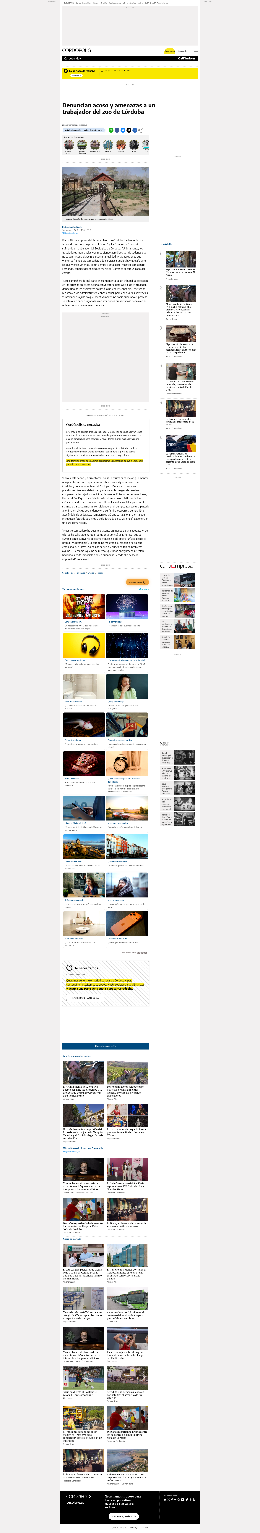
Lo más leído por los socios (76, 1056)
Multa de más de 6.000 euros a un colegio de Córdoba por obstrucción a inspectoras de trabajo (83, 1315)
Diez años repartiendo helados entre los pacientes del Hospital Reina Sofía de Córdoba (83, 1226)
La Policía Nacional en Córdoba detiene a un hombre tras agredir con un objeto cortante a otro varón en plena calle (180, 459)
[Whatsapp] (111, 130)
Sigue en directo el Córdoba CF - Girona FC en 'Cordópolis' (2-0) (81, 1393)
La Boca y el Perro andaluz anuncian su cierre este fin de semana (127, 1225)
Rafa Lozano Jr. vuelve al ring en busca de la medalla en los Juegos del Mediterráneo (125, 1355)
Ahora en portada (72, 1239)
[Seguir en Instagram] (179, 1499)
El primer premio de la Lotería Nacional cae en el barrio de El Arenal (180, 272)
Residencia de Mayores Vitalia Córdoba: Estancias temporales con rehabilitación (167, 596)
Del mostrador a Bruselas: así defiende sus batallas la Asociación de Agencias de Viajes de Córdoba (167, 626)
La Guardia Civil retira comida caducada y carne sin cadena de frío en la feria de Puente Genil (180, 385)
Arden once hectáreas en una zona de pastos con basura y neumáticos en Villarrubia (126, 1477)
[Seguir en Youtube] (183, 1499)
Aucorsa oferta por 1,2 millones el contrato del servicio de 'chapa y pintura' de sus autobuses (125, 1315)
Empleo (91, 573)
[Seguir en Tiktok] (187, 1499)
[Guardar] (140, 130)
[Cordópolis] (81, 1496)
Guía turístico (104, 3)
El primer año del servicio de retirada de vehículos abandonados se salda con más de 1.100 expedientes (181, 348)
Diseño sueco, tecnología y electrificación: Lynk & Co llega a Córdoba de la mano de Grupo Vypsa (167, 611)
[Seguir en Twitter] (168, 1499)
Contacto (144, 1527)
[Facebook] (117, 130)
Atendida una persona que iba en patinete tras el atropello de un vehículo (125, 1395)
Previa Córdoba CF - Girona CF (147, 3)
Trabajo (100, 573)
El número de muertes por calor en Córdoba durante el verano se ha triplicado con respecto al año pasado (126, 1274)
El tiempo (95, 3)
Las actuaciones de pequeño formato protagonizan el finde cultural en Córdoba (127, 1132)
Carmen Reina (68, 1099)
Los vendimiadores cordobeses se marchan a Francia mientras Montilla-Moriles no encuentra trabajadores (125, 1091)
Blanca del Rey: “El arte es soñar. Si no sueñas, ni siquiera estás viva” (167, 820)
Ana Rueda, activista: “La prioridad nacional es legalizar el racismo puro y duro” (167, 773)
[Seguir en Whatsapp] (191, 1499)
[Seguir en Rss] (194, 1499)
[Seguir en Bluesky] (165, 1499)
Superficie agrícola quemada (117, 3)
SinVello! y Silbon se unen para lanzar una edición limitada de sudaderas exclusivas (166, 642)
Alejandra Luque (69, 1141)
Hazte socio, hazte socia (85, 998)
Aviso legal (134, 1527)
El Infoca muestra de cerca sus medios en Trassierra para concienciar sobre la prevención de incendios (82, 1436)
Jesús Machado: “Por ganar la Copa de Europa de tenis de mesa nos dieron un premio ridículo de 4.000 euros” (167, 789)
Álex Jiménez (112, 1361)
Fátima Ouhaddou (162, 3)
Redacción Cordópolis (72, 227)
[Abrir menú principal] (196, 50)
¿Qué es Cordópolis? (119, 1527)
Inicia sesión (182, 51)
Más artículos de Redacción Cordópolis (83, 1148)
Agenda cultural (131, 3)
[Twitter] (128, 130)
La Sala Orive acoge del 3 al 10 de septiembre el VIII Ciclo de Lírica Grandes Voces (125, 1186)
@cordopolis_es (71, 233)
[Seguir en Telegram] (175, 1499)
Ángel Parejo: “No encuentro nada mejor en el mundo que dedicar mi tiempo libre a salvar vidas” (167, 804)
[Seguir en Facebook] (172, 1499)
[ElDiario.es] (187, 58)
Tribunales (80, 573)
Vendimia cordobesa (85, 3)
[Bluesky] (123, 130)
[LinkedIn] (134, 130)
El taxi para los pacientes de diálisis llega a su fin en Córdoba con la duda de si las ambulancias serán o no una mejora (82, 1274)
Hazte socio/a (170, 51)
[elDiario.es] (81, 1502)
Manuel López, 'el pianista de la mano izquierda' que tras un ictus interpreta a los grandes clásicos (81, 1186)
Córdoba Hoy (72, 58)
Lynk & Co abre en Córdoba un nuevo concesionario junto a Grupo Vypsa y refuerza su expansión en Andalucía (167, 580)
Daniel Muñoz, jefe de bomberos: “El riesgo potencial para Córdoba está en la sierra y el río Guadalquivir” (167, 758)
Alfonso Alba (112, 1099)
